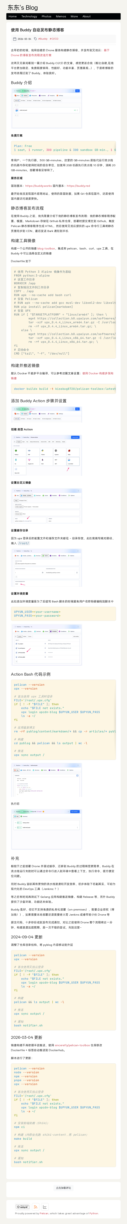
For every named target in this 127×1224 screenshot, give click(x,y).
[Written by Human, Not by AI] (22, 1207)
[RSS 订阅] (35, 1207)
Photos (46, 16)
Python (94, 1213)
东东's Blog (23, 7)
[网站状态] (45, 1207)
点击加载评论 (63, 1188)
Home (13, 16)
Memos (61, 16)
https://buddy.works (38, 185)
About (87, 16)
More (74, 16)
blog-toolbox (46, 248)
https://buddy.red (78, 185)
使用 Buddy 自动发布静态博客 (37, 30)
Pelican (44, 1213)
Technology (29, 16)
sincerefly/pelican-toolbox (72, 1045)
